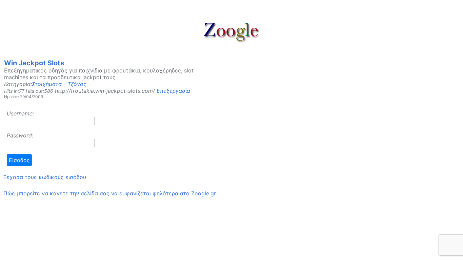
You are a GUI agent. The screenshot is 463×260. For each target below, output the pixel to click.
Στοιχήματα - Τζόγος (59, 84)
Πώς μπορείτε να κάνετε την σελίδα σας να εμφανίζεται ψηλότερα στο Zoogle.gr (109, 193)
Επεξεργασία (173, 90)
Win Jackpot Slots (34, 63)
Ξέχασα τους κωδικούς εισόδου (44, 177)
